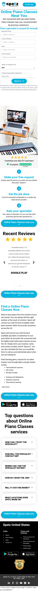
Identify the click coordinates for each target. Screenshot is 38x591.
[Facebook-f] (13, 583)
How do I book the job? (17, 478)
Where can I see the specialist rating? (15, 467)
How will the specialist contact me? (18, 455)
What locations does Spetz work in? (16, 498)
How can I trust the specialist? (16, 443)
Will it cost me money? (17, 487)
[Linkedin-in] (9, 583)
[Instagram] (17, 583)
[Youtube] (21, 583)
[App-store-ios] (25, 583)
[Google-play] (29, 583)
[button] (4, 262)
